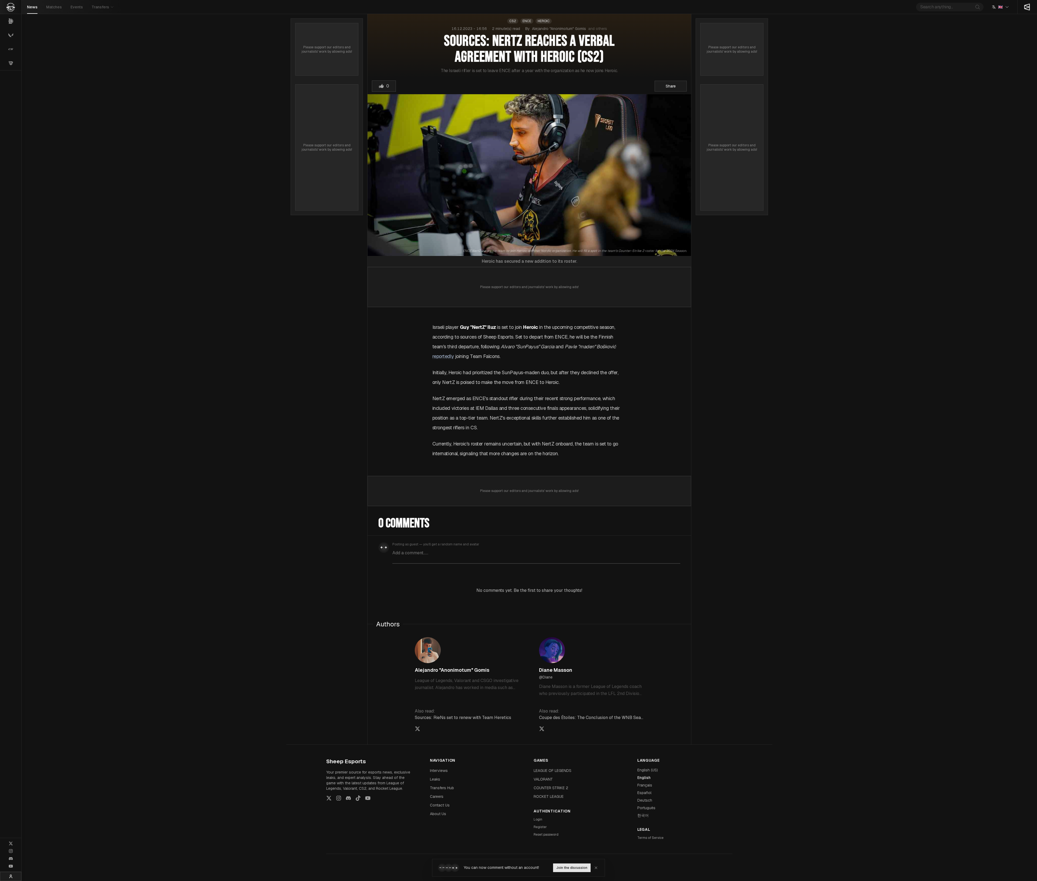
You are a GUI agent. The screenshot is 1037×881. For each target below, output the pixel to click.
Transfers (100, 7)
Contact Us (440, 805)
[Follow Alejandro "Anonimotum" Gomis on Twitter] (417, 728)
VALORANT (543, 779)
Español (644, 792)
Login (538, 819)
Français (644, 785)
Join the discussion (571, 868)
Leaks (435, 779)
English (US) (647, 770)
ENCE (527, 21)
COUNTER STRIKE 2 (551, 787)
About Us (438, 813)
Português (646, 807)
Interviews (439, 770)
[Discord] (11, 858)
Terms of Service (650, 838)
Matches (54, 7)
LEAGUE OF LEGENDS (552, 770)
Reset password (546, 834)
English (644, 777)
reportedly (443, 356)
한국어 (643, 815)
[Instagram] (11, 851)
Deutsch (644, 800)
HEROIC (544, 21)
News (32, 7)
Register (540, 827)
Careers (436, 796)
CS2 (512, 21)
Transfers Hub (442, 787)
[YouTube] (11, 866)
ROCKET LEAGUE (549, 796)
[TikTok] (358, 798)
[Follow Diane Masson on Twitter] (541, 728)
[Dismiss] (596, 868)
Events (76, 7)
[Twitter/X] (11, 843)
